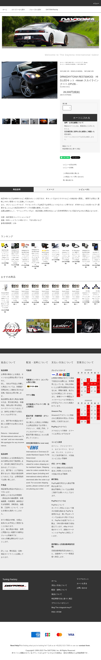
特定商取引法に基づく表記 (71, 149)
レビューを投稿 (68, 167)
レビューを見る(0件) (70, 165)
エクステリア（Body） (82, 62)
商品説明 (17, 189)
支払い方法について (59, 585)
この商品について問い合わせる (73, 177)
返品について (66, 146)
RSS (53, 612)
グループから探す (35, 9)
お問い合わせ (82, 588)
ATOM (58, 612)
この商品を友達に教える (71, 173)
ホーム (5, 9)
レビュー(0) (84, 189)
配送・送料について (59, 590)
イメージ (50, 189)
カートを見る (82, 583)
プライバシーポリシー (60, 603)
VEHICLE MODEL (71, 64)
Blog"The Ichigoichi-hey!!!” (61, 607)
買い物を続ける (68, 180)
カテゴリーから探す (18, 9)
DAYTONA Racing (52, 9)
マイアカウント (83, 579)
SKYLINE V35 (70, 62)
